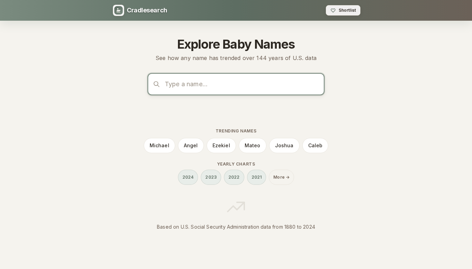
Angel (191, 145)
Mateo (253, 145)
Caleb (315, 145)
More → (281, 177)
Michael (159, 145)
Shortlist (347, 10)
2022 (234, 177)
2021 (257, 177)
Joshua (284, 145)
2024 (188, 177)
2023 (211, 177)
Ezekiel (221, 145)
